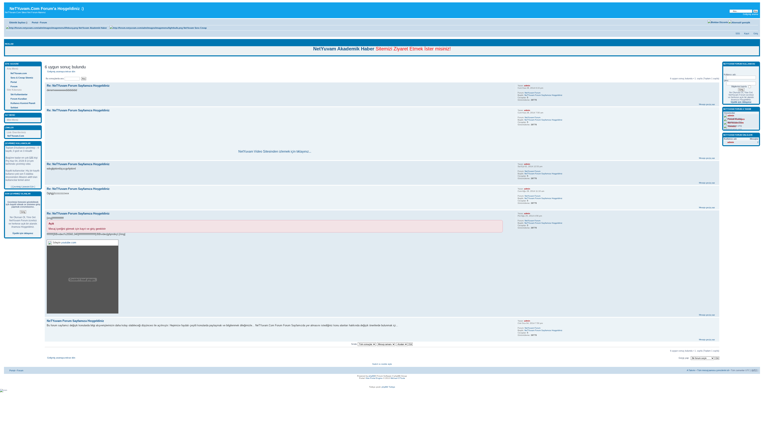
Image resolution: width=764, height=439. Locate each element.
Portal (35, 22)
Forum (43, 22)
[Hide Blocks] (5, 59)
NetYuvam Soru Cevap (195, 28)
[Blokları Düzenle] (718, 22)
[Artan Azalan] (404, 344)
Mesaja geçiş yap (707, 104)
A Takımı (691, 370)
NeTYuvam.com (19, 73)
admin (527, 85)
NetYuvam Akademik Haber (92, 28)
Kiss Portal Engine (374, 378)
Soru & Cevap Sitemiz (22, 77)
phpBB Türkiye (388, 387)
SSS (738, 33)
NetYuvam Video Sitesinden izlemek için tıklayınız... (274, 151)
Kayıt (746, 33)
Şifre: (726, 80)
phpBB (372, 376)
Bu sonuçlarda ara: (55, 78)
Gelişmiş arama (750, 14)
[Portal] (7, 5)
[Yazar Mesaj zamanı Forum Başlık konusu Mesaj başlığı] (386, 344)
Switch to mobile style (382, 364)
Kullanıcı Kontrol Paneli (23, 103)
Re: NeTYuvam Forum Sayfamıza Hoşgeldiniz (78, 85)
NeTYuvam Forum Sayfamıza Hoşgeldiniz (543, 95)
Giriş (755, 33)
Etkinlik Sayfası (17, 22)
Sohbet (14, 107)
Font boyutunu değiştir (755, 22)
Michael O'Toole (398, 378)
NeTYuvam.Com (15, 136)
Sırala (354, 344)
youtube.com (68, 242)
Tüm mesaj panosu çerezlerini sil (713, 370)
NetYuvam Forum (532, 93)
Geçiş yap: (684, 358)
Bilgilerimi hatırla (739, 86)
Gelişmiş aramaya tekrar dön (61, 71)
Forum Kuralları (19, 99)
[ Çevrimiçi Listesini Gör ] (23, 186)
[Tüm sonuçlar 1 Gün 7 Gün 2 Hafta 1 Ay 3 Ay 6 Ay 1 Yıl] (366, 344)
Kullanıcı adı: (730, 74)
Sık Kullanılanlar (19, 94)
